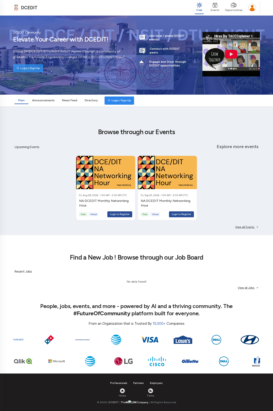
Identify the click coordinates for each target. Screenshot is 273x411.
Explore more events (238, 146)
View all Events (245, 227)
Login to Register (119, 214)
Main (21, 100)
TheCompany (134, 402)
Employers (156, 383)
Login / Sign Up (30, 68)
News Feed (69, 100)
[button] (252, 8)
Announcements (43, 100)
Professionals (118, 383)
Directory (91, 100)
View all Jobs (246, 287)
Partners (138, 383)
